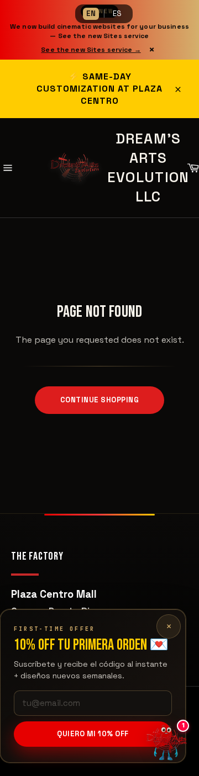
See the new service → (90, 49)
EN (91, 13)
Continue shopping (99, 400)
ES (117, 13)
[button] (166, 743)
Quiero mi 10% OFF (93, 733)
